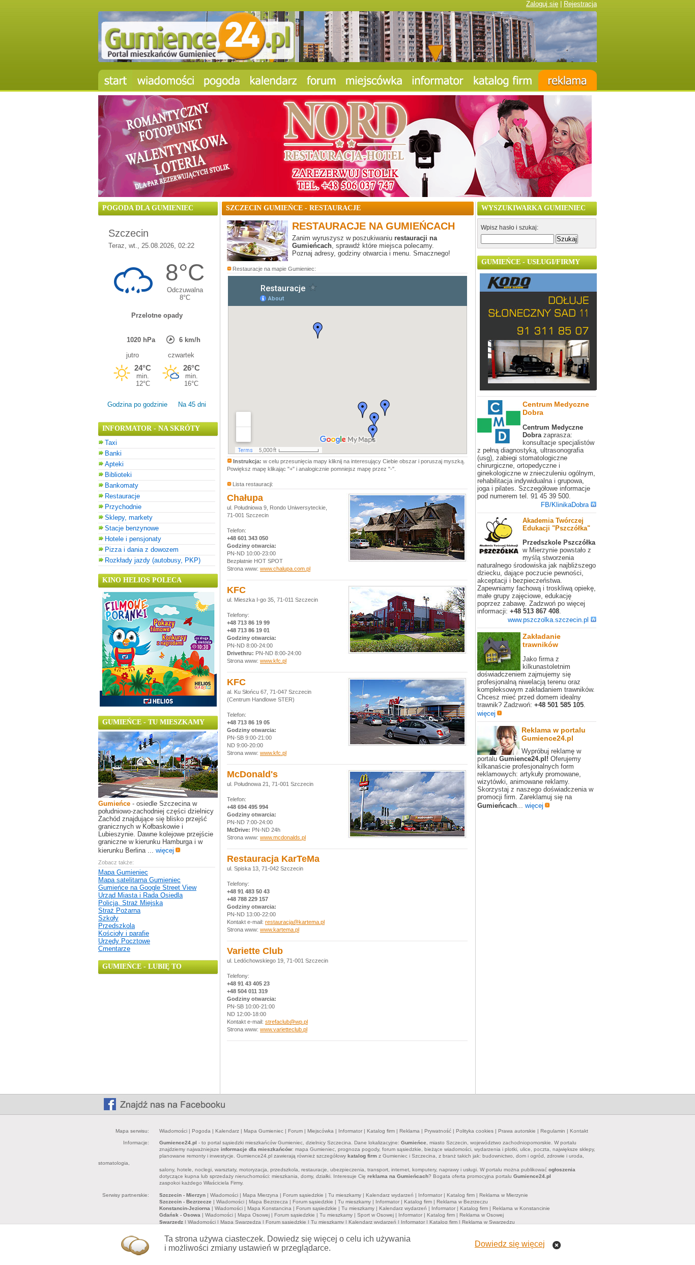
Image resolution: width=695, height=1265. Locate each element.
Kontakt (579, 1131)
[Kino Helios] (158, 704)
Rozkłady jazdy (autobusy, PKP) (152, 560)
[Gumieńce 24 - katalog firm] (503, 80)
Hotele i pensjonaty (133, 539)
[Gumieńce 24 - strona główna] (115, 80)
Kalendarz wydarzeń (390, 1195)
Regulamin (552, 1131)
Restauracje (122, 496)
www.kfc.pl (273, 661)
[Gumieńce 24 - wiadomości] (165, 80)
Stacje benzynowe (132, 528)
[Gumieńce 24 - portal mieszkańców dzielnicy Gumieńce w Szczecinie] (347, 60)
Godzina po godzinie (137, 404)
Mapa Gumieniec (123, 872)
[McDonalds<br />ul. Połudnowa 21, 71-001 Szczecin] (407, 836)
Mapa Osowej (254, 1215)
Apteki (114, 464)
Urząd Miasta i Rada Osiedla (140, 895)
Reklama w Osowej (481, 1215)
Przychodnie (123, 507)
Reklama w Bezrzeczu (462, 1201)
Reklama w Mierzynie (503, 1195)
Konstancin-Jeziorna (184, 1208)
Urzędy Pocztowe (124, 941)
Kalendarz (227, 1131)
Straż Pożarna (119, 910)
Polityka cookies (475, 1131)
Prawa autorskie (517, 1131)
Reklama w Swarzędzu (488, 1222)
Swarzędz (171, 1222)
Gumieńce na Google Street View (147, 887)
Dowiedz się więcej (510, 1244)
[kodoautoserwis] (538, 388)
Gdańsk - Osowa (179, 1215)
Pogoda (201, 1131)
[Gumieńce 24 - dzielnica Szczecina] (374, 80)
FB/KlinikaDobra (565, 505)
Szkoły (108, 918)
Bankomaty (121, 485)
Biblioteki (118, 475)
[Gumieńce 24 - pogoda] (222, 80)
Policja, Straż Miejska (130, 903)
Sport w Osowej (375, 1215)
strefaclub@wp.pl (286, 1022)
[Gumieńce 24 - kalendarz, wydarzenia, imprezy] (273, 80)
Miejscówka (320, 1131)
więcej (165, 850)
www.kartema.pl (279, 929)
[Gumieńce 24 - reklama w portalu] (567, 80)
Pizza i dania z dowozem (142, 549)
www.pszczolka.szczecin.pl (548, 620)
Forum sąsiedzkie (303, 1195)
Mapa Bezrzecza (268, 1201)
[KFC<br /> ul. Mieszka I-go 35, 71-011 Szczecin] (407, 652)
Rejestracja (580, 4)
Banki (113, 453)
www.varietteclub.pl (283, 1029)
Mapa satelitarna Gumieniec (139, 880)
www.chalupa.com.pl (285, 569)
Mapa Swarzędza (240, 1222)
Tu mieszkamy (344, 1195)
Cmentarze (114, 948)
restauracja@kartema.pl (295, 922)
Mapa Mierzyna (260, 1195)
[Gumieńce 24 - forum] (321, 80)
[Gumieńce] (158, 795)
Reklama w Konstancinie (521, 1208)
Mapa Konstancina (269, 1208)
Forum (295, 1131)
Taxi (111, 442)
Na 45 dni (192, 404)
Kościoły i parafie (123, 933)
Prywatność (437, 1131)
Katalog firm (381, 1131)
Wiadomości (173, 1131)
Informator (350, 1131)
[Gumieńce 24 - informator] (438, 80)
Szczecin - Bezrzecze (185, 1201)
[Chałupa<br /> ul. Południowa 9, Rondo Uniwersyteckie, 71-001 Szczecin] (407, 560)
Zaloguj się (542, 4)
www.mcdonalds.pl (283, 837)
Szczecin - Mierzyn (182, 1195)
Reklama (409, 1131)
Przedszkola (116, 926)
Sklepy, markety (129, 517)
